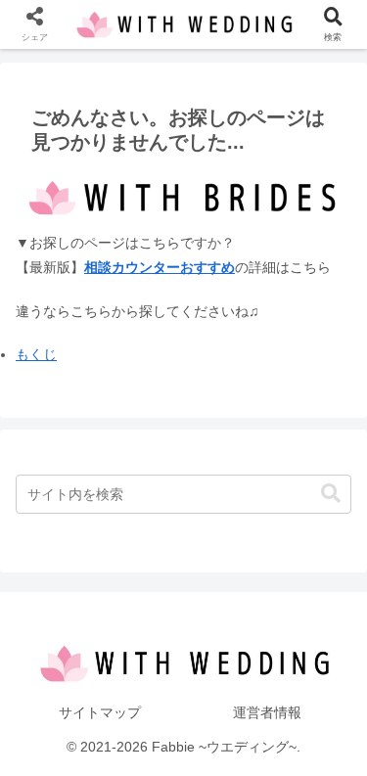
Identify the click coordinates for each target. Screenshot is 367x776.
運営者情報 (267, 712)
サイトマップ (100, 712)
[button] (330, 493)
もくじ (36, 354)
